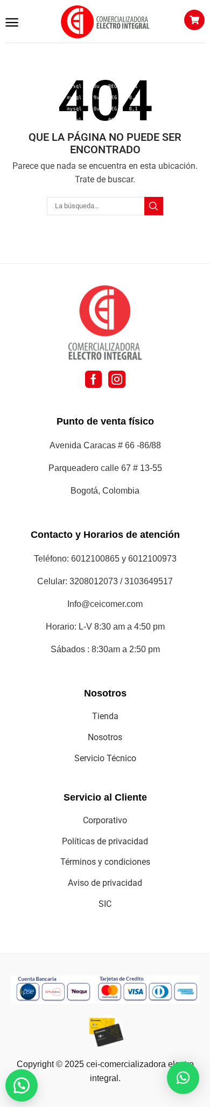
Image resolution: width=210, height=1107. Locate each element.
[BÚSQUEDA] (153, 206)
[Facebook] (93, 379)
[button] (11, 22)
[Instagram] (116, 379)
